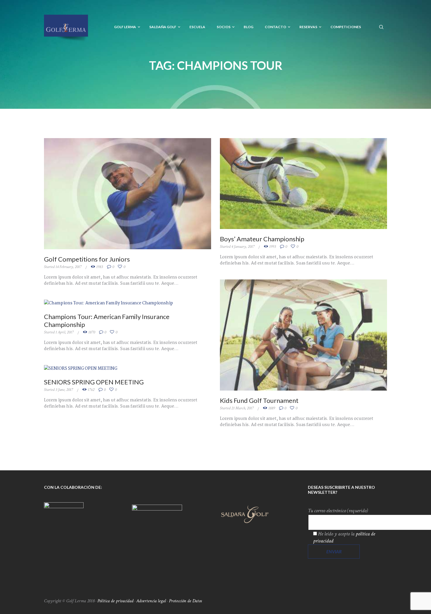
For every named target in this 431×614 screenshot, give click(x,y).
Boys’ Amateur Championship (262, 239)
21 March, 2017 (242, 408)
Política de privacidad (115, 601)
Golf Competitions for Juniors (87, 259)
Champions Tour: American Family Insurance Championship (106, 320)
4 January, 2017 (242, 246)
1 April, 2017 (64, 332)
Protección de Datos (185, 601)
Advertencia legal (151, 601)
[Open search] (381, 26)
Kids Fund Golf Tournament (259, 400)
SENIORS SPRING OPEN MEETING (94, 382)
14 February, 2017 (68, 266)
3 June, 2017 (64, 389)
